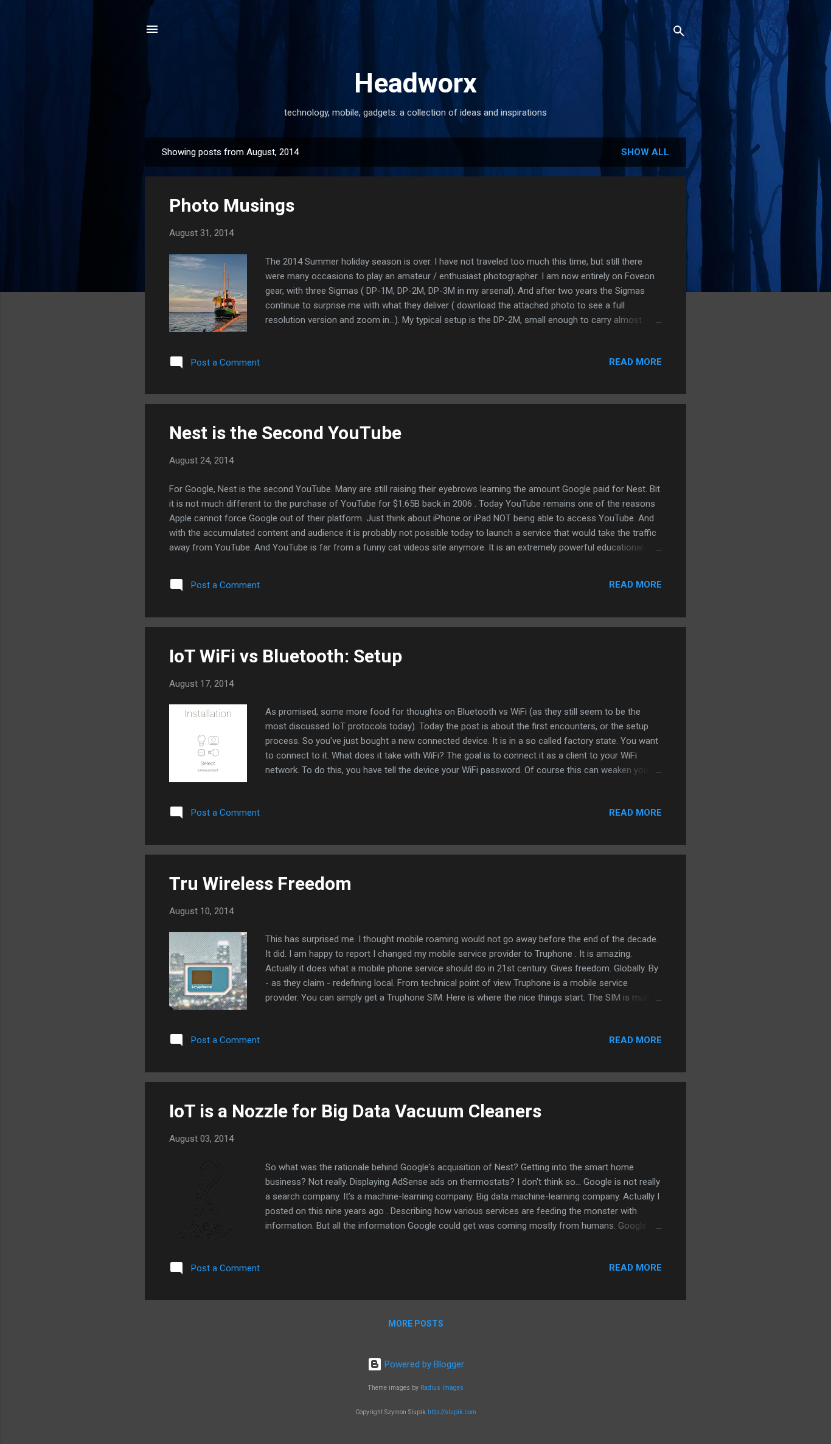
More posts (415, 1323)
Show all (645, 152)
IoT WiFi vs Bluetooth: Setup (285, 656)
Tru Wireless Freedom (260, 883)
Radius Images (442, 1388)
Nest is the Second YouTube (285, 432)
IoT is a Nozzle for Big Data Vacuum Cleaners (355, 1111)
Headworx (415, 83)
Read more (635, 361)
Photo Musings (231, 205)
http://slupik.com (452, 1412)
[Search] (679, 33)
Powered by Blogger (423, 1364)
